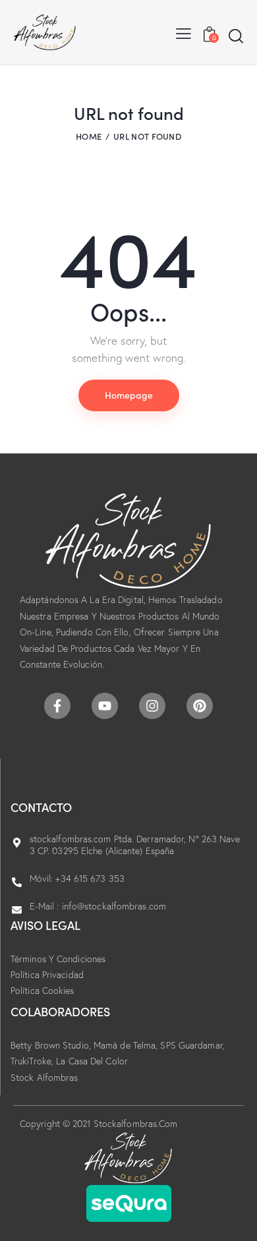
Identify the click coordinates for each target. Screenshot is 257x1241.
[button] (183, 32)
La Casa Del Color (92, 1061)
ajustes (118, 1184)
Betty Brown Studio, (52, 1045)
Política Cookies (42, 990)
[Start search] (235, 35)
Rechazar (111, 1208)
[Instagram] (152, 706)
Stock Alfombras (44, 1077)
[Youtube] (105, 706)
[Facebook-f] (57, 706)
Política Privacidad (47, 975)
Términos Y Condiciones (58, 959)
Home (88, 136)
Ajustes (170, 1208)
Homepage (129, 394)
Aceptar (50, 1208)
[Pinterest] (199, 706)
